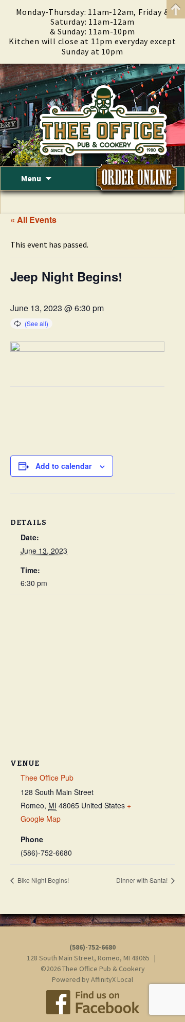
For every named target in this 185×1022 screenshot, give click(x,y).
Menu (31, 178)
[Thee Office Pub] (92, 115)
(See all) (36, 323)
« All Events (33, 219)
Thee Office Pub (47, 777)
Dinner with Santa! (142, 880)
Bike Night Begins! (42, 880)
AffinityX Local (112, 979)
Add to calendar (63, 466)
